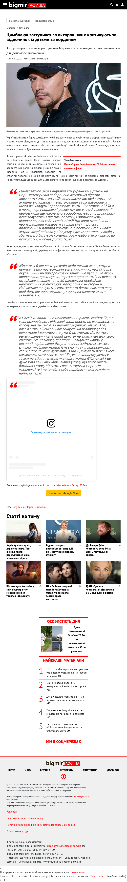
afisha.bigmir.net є (81, 796)
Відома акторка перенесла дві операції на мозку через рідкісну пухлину (60, 550)
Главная (10, 27)
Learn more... (98, 876)
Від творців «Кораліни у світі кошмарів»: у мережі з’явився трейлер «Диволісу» (20, 591)
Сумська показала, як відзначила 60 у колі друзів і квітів (100, 589)
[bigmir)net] (19, 5)
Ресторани (67, 770)
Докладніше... (78, 872)
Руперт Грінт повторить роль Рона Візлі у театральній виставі (98, 550)
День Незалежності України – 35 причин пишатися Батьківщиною (65, 698)
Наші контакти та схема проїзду (24, 818)
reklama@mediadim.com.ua (65, 845)
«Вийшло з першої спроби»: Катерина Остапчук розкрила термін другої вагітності (59, 593)
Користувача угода (17, 831)
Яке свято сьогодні (19, 20)
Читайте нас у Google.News (63, 493)
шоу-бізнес (19, 507)
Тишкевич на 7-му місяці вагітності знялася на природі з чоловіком (66, 712)
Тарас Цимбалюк (36, 507)
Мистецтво (90, 770)
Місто (11, 770)
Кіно (28, 770)
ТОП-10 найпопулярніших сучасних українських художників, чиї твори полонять (67, 672)
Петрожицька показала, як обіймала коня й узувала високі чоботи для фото (64, 727)
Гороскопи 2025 (44, 20)
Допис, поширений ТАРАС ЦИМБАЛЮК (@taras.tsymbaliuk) (51, 475)
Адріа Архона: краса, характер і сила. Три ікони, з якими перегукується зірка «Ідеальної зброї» (18, 552)
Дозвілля (24, 27)
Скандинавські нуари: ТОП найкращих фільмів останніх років (66, 684)
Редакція (11, 811)
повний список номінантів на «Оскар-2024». (61, 485)
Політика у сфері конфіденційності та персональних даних (40, 824)
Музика (45, 770)
